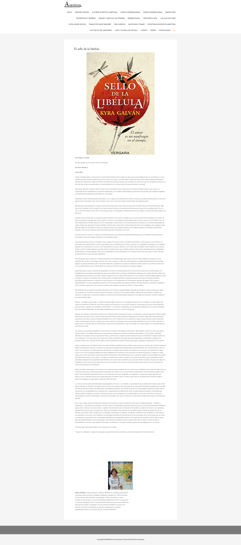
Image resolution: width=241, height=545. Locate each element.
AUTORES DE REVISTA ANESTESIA (104, 12)
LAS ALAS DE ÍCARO (168, 18)
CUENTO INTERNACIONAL (130, 12)
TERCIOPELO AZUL (150, 18)
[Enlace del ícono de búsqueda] (174, 30)
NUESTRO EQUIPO (82, 12)
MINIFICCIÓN (170, 12)
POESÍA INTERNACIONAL (152, 12)
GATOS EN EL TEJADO (136, 24)
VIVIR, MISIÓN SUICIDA (77, 24)
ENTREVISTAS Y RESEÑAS (86, 18)
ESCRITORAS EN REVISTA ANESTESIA (161, 24)
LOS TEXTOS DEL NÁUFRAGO (101, 30)
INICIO (69, 12)
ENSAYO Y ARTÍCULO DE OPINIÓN (112, 18)
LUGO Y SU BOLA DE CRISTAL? (126, 30)
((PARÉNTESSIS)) (134, 18)
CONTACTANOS (164, 30)
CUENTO (144, 30)
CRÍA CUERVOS (119, 24)
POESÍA (153, 30)
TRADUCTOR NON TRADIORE (100, 24)
